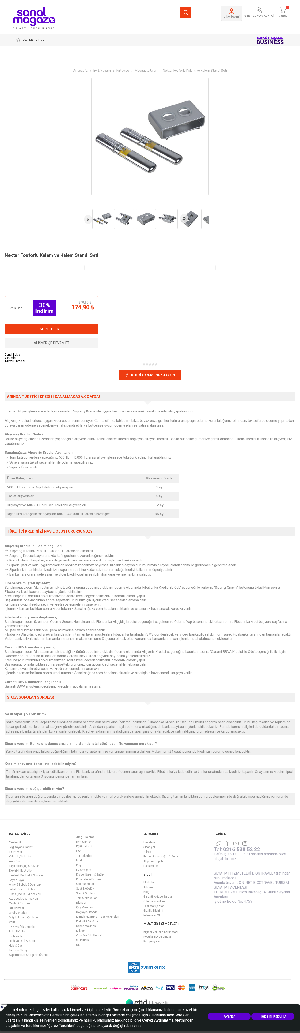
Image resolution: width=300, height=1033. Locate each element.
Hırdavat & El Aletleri (22, 941)
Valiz (12, 922)
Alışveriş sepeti (153, 861)
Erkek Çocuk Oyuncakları (25, 894)
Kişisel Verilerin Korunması (160, 932)
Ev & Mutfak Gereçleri (22, 926)
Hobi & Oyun (16, 945)
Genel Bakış (12, 354)
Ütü (78, 945)
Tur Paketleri (84, 855)
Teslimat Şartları (154, 906)
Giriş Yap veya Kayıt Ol (259, 15)
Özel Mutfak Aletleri (89, 935)
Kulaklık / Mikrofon (21, 856)
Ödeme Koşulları (154, 901)
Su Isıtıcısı (83, 940)
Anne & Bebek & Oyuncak (25, 884)
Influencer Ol (151, 915)
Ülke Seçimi (232, 16)
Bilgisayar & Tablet (21, 847)
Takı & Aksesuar (86, 898)
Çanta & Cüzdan (19, 903)
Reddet (118, 1009)
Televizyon (16, 851)
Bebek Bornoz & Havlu (23, 889)
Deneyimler (83, 841)
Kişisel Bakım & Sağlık (90, 874)
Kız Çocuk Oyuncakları (23, 898)
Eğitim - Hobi (84, 846)
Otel (79, 851)
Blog (146, 892)
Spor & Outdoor (85, 893)
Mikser (80, 930)
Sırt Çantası (16, 908)
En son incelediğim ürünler (160, 856)
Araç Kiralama (85, 837)
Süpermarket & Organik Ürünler (29, 955)
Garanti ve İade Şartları (158, 896)
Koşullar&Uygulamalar (157, 936)
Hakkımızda (151, 866)
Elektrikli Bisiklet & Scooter (26, 875)
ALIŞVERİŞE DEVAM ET (51, 343)
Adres (147, 851)
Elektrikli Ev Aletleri (21, 870)
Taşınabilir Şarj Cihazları (24, 866)
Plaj (78, 865)
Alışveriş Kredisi (15, 361)
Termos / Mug (18, 950)
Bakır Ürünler (17, 931)
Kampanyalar (151, 941)
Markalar (149, 882)
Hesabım (149, 842)
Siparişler (149, 847)
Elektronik (15, 842)
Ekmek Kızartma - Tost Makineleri (97, 916)
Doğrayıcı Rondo (87, 912)
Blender (81, 902)
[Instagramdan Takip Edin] (236, 843)
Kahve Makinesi (86, 926)
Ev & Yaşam (83, 870)
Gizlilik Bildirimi (153, 910)
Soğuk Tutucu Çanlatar (23, 917)
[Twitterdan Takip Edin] (218, 843)
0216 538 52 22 (241, 849)
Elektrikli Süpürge (87, 921)
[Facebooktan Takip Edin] (227, 843)
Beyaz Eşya (16, 880)
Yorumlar (10, 357)
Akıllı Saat (15, 861)
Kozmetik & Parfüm (88, 879)
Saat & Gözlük (85, 888)
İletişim (148, 887)
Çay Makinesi (85, 907)
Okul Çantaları (18, 912)
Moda (79, 860)
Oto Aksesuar (85, 884)
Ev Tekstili (15, 936)
